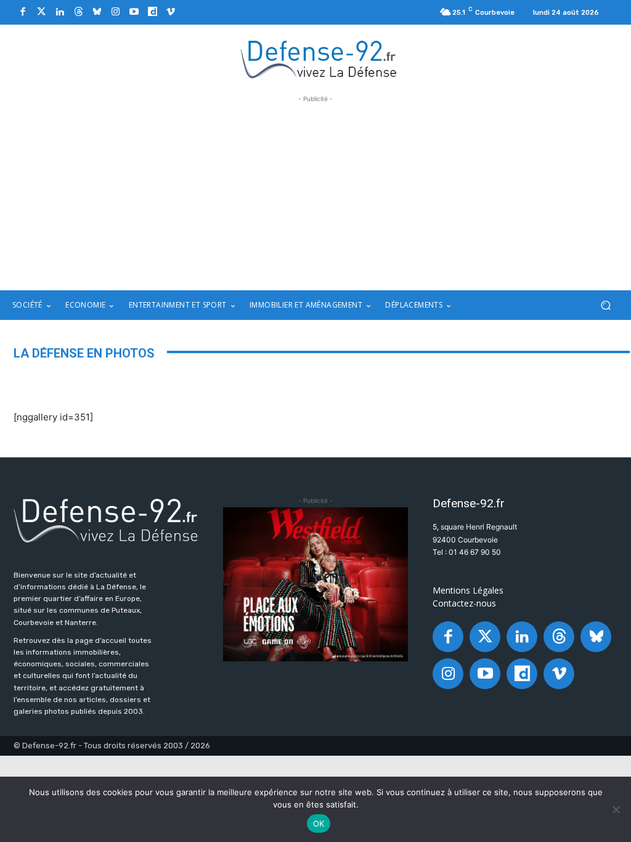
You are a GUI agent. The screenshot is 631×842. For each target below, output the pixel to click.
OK (319, 823)
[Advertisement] (315, 191)
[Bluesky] (97, 12)
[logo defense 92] (318, 58)
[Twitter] (41, 12)
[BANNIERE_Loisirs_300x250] (315, 584)
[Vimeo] (170, 12)
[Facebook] (23, 12)
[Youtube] (133, 12)
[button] (605, 305)
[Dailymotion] (152, 12)
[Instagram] (115, 12)
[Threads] (78, 12)
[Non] (615, 809)
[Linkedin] (60, 12)
